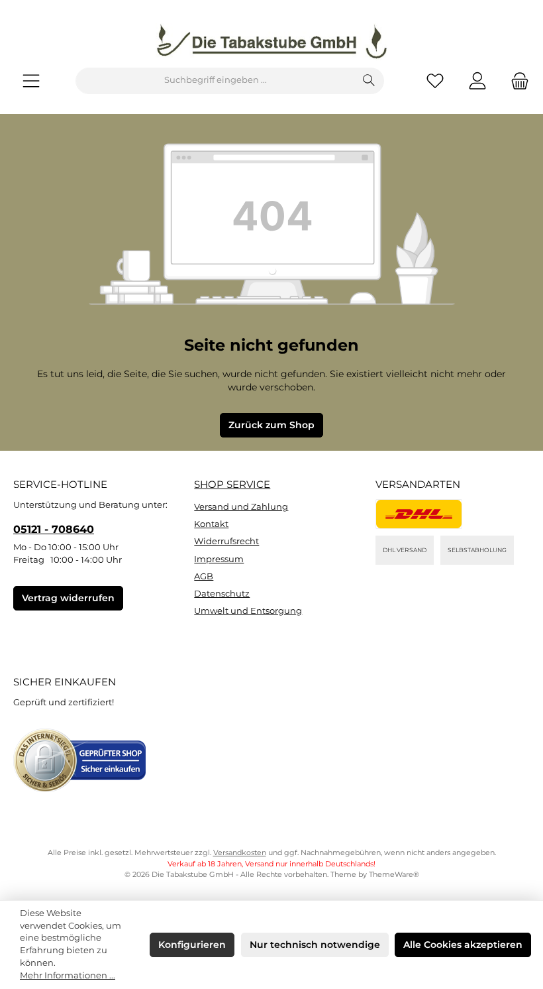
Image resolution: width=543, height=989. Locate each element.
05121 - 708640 (53, 529)
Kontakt (211, 524)
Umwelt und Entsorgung (248, 611)
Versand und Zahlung (241, 507)
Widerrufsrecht (226, 541)
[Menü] (31, 80)
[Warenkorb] (516, 80)
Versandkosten (239, 852)
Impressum (219, 559)
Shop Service (232, 484)
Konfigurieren (192, 944)
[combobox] (215, 81)
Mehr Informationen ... (67, 975)
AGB (203, 576)
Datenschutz (222, 594)
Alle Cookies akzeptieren (462, 944)
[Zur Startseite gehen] (271, 41)
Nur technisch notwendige (315, 944)
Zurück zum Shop (271, 425)
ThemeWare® (394, 874)
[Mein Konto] (477, 80)
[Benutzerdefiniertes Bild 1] (418, 514)
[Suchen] (369, 81)
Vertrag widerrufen (68, 598)
